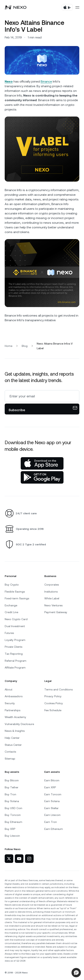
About (8, 689)
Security (10, 703)
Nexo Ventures (53, 605)
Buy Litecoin (12, 835)
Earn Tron (50, 821)
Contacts (10, 751)
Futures (9, 632)
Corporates (51, 584)
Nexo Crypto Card (16, 619)
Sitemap (10, 758)
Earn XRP (50, 787)
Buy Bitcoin (12, 780)
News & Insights (15, 730)
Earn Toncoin (52, 794)
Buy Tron (10, 794)
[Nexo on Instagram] (29, 858)
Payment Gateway (55, 612)
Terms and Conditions (58, 689)
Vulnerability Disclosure (19, 724)
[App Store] (42, 463)
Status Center (13, 744)
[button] (76, 972)
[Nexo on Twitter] (9, 858)
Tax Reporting (14, 653)
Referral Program (15, 660)
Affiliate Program (15, 667)
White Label (51, 598)
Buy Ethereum (13, 821)
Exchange (11, 605)
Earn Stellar (51, 808)
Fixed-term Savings (17, 598)
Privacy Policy (53, 696)
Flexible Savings (15, 591)
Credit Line (11, 612)
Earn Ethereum (53, 828)
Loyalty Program (15, 639)
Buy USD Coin (13, 808)
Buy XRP (10, 828)
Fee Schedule (52, 710)
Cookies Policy (53, 703)
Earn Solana (52, 801)
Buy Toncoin (13, 814)
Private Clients (13, 646)
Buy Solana (12, 801)
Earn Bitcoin (51, 780)
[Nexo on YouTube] (19, 858)
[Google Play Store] (42, 477)
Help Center (12, 737)
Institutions (51, 591)
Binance (46, 81)
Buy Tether (11, 787)
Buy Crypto (12, 584)
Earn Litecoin (52, 814)
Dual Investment (15, 626)
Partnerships (12, 710)
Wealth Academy (15, 717)
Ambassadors (13, 696)
